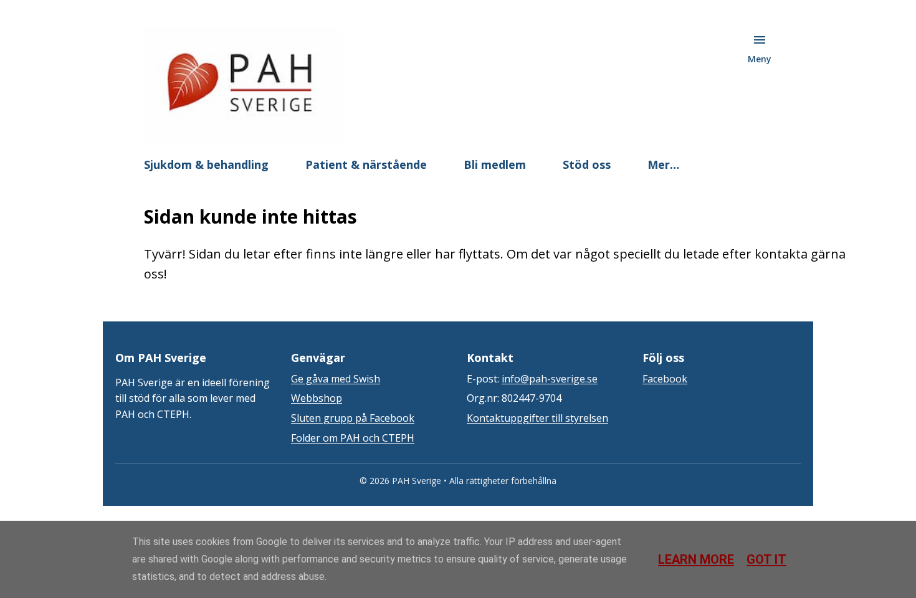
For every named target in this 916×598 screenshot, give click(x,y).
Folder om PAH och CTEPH (352, 438)
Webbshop (316, 398)
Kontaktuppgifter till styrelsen (537, 418)
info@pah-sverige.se (550, 379)
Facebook (664, 379)
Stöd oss (587, 164)
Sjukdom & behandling (206, 164)
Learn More (696, 559)
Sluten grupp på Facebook (352, 418)
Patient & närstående (366, 164)
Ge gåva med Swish (335, 379)
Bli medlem (495, 164)
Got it (766, 559)
